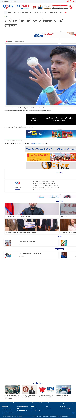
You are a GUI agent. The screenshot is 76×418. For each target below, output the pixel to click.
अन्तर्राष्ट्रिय (46, 12)
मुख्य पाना (10, 12)
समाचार (26, 12)
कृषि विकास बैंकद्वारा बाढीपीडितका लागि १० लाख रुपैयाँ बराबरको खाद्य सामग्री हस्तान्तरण (12, 397)
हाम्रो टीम (4, 416)
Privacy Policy (15, 416)
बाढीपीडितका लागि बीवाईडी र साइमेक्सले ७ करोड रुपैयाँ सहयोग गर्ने (45, 189)
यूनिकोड (20, 416)
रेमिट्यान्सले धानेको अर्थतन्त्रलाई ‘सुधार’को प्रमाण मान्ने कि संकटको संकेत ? (47, 185)
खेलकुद (51, 12)
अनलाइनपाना (9, 42)
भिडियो (55, 12)
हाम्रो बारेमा (9, 416)
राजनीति (15, 12)
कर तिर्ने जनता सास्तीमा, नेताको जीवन (27, 241)
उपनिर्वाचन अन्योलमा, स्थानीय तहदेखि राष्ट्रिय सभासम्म (30, 254)
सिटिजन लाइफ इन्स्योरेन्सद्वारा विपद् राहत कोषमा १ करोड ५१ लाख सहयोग (20, 232)
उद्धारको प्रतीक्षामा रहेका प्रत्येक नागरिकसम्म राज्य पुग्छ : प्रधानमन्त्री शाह (47, 187)
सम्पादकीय (31, 403)
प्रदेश (35, 12)
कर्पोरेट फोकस (21, 12)
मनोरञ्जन (41, 12)
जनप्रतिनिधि (59, 249)
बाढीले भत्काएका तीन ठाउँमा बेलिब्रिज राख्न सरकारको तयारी (17, 217)
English (65, 12)
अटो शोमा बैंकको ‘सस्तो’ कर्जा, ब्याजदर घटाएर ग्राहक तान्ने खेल (45, 183)
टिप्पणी (40, 403)
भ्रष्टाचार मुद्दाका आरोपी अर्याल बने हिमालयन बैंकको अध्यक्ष (44, 181)
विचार (59, 237)
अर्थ (30, 12)
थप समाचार (59, 201)
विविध (60, 12)
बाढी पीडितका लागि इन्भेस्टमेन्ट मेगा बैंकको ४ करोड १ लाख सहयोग (46, 396)
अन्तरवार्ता (22, 403)
